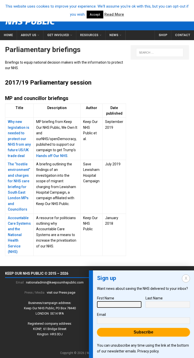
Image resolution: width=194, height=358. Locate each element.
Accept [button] (95, 14)
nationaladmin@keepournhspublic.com (55, 282)
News (113, 35)
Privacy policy (148, 351)
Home (8, 35)
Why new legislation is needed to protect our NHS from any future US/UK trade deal (19, 139)
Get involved (58, 35)
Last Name (154, 298)
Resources (89, 35)
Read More (114, 14)
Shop (163, 35)
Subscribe (143, 332)
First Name (105, 298)
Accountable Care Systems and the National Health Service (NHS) (19, 235)
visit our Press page (61, 292)
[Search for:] (160, 52)
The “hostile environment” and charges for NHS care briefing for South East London (19, 181)
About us (28, 35)
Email (101, 315)
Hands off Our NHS (51, 156)
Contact (182, 35)
